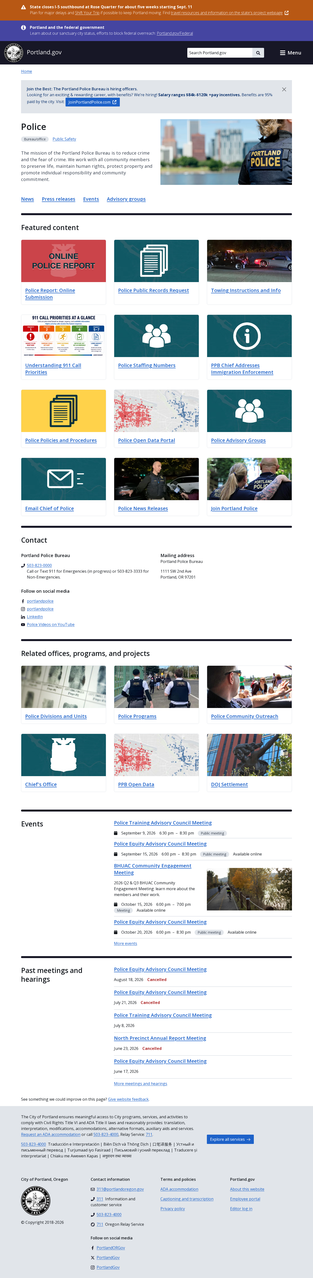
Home (26, 71)
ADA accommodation (179, 1189)
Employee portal (245, 1199)
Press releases (58, 199)
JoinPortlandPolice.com (89, 102)
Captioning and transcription (186, 1199)
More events (125, 943)
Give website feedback (128, 1099)
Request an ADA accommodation (50, 1134)
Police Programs (137, 716)
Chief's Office (41, 784)
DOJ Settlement (229, 784)
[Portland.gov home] (33, 53)
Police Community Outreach (244, 716)
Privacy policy (172, 1208)
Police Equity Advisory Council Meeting (160, 969)
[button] (290, 53)
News (27, 199)
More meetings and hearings (140, 1083)
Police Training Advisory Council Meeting (163, 1015)
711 (149, 1134)
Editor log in (241, 1208)
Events (91, 199)
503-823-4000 (105, 1134)
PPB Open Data (136, 784)
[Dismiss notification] (284, 89)
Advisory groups (126, 199)
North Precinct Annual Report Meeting (160, 1038)
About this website (247, 1189)
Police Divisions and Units (56, 716)
